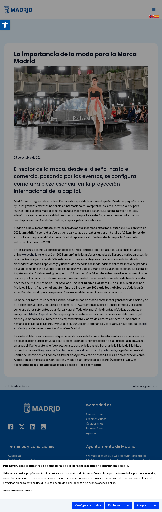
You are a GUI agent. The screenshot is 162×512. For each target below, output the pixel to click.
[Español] (156, 16)
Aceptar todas (146, 505)
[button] (5, 25)
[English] (151, 16)
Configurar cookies (88, 505)
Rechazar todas (118, 505)
